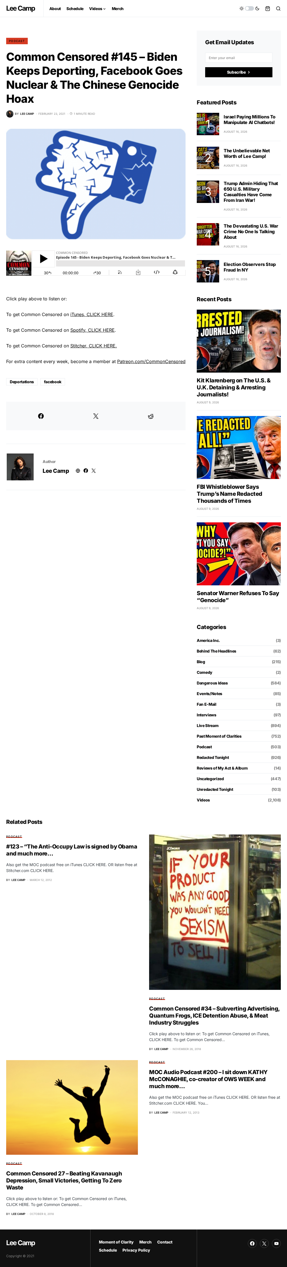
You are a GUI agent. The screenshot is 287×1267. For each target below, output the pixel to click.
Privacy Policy (136, 1250)
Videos (203, 800)
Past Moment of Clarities (219, 736)
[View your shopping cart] (267, 8)
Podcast (17, 41)
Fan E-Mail (206, 704)
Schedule (108, 1250)
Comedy (204, 672)
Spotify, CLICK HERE (92, 330)
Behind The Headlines (216, 651)
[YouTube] (276, 1243)
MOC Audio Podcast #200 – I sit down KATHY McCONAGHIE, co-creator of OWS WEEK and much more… (208, 1079)
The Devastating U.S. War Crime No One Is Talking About (251, 231)
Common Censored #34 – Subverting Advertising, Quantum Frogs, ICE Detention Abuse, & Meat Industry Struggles (214, 1015)
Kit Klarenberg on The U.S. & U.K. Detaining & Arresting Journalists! (233, 387)
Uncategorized (210, 778)
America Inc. (208, 640)
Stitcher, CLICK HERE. (93, 346)
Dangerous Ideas (212, 683)
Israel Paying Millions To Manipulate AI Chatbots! (250, 119)
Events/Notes (209, 693)
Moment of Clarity (116, 1242)
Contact (164, 1242)
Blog (201, 661)
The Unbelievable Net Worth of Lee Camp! (247, 153)
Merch (145, 1242)
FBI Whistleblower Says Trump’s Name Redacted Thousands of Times (229, 493)
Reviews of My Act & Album (222, 768)
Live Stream (207, 725)
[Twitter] (264, 1243)
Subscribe (236, 72)
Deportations (22, 381)
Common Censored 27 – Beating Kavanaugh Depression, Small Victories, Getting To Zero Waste (64, 1180)
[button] (249, 8)
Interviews (206, 714)
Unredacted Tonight (215, 789)
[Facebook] (252, 1243)
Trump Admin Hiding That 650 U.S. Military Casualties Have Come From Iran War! (251, 192)
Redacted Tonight (213, 757)
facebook (52, 381)
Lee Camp (20, 8)
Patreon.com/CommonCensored (151, 361)
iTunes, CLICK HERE (91, 314)
